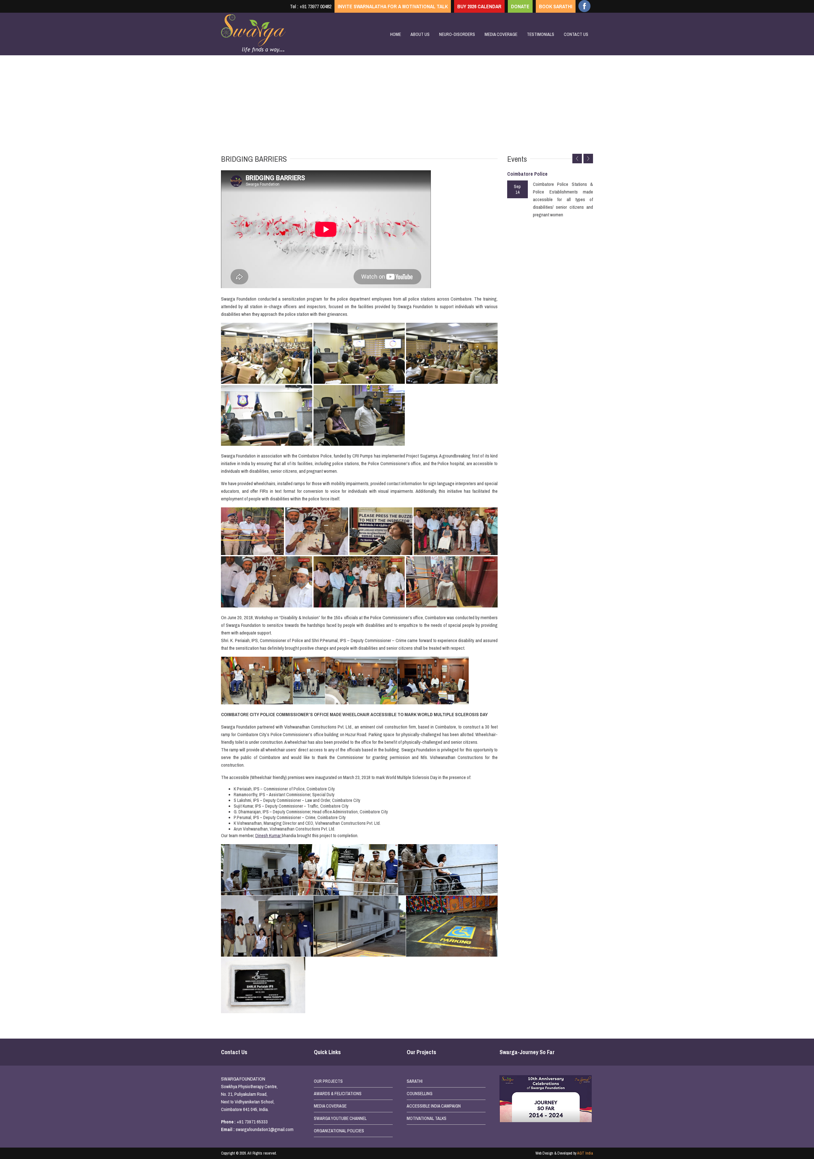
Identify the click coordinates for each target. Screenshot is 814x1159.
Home (395, 34)
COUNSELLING (419, 1093)
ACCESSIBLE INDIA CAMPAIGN (434, 1106)
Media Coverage (501, 34)
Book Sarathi (555, 6)
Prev (577, 158)
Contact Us (576, 34)
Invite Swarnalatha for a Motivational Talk (393, 6)
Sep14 (517, 189)
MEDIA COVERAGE (330, 1106)
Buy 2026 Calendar (479, 6)
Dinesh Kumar (268, 835)
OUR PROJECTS (328, 1081)
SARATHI (415, 1081)
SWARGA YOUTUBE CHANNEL (340, 1118)
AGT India (585, 1153)
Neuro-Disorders (457, 34)
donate (520, 6)
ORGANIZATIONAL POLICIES (339, 1131)
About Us (420, 34)
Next (588, 158)
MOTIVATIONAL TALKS (426, 1118)
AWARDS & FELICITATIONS (338, 1093)
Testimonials (540, 34)
